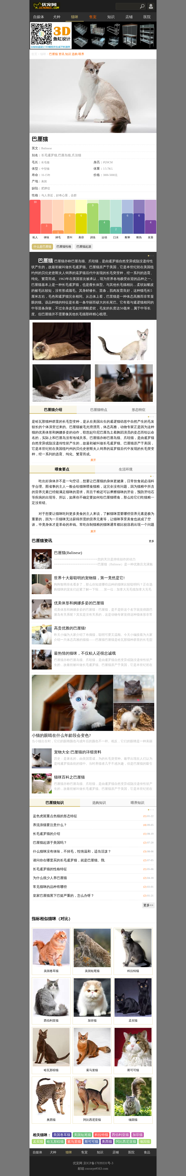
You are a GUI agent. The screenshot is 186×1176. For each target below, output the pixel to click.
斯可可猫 (91, 1141)
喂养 (81, 54)
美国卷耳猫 (61, 1135)
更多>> (148, 905)
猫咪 (74, 17)
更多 (151, 541)
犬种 (56, 17)
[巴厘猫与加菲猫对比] (92, 997)
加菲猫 (137, 1135)
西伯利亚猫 (120, 1135)
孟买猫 (38, 1141)
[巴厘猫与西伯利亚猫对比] (51, 997)
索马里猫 (74, 1141)
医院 (147, 17)
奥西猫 (107, 1141)
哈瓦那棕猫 (55, 1141)
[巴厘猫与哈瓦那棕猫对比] (51, 1047)
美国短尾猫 (82, 1135)
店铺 (129, 17)
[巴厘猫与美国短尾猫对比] (92, 948)
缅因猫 (145, 1141)
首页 (34, 54)
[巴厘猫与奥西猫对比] (51, 1096)
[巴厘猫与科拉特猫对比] (133, 948)
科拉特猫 (101, 1135)
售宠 (92, 17)
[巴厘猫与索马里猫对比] (92, 1047)
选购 (75, 54)
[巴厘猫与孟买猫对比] (133, 997)
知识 (111, 17)
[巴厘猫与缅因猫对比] (133, 1096)
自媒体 (38, 17)
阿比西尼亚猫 (126, 1141)
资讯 (61, 54)
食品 (147, 1152)
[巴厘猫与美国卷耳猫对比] (51, 948)
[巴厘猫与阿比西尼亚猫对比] (92, 1096)
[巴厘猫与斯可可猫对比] (133, 1047)
